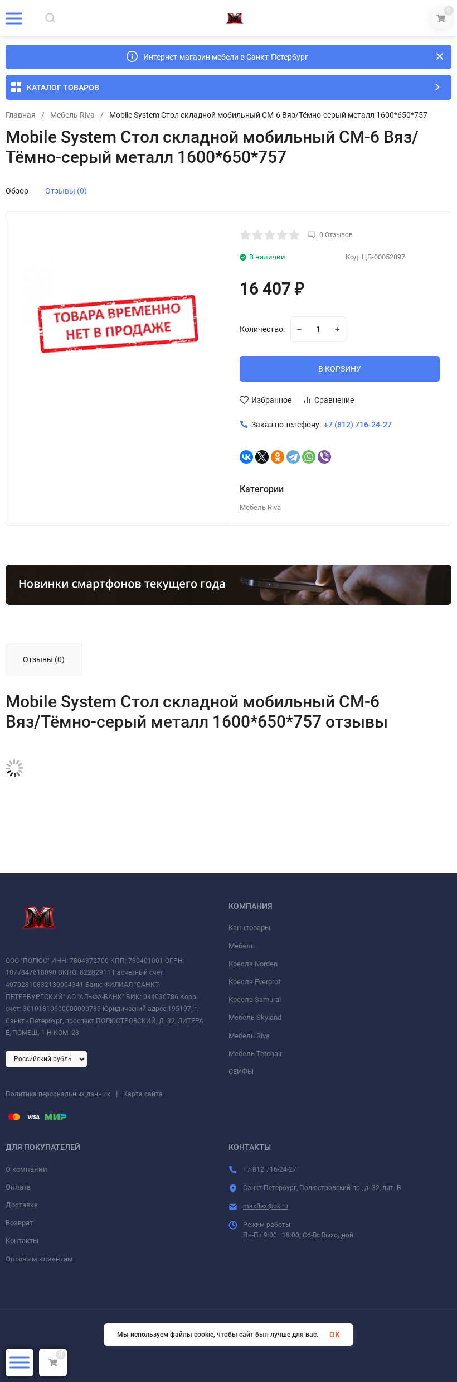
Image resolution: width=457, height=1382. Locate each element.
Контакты (22, 1240)
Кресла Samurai (255, 999)
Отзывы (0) (66, 191)
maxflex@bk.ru (265, 1206)
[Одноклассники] (277, 457)
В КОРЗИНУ (339, 368)
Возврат (19, 1223)
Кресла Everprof (255, 981)
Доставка (22, 1205)
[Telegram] (293, 457)
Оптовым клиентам (39, 1259)
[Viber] (324, 457)
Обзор (17, 191)
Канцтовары (249, 927)
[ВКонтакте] (246, 457)
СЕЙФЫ (241, 1071)
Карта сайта (143, 1094)
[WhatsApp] (308, 457)
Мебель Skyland (255, 1017)
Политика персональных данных (58, 1094)
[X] (262, 457)
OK (334, 1334)
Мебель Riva (72, 115)
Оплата (18, 1187)
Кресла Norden (253, 964)
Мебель (242, 946)
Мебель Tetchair (255, 1053)
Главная (21, 115)
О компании (26, 1169)
